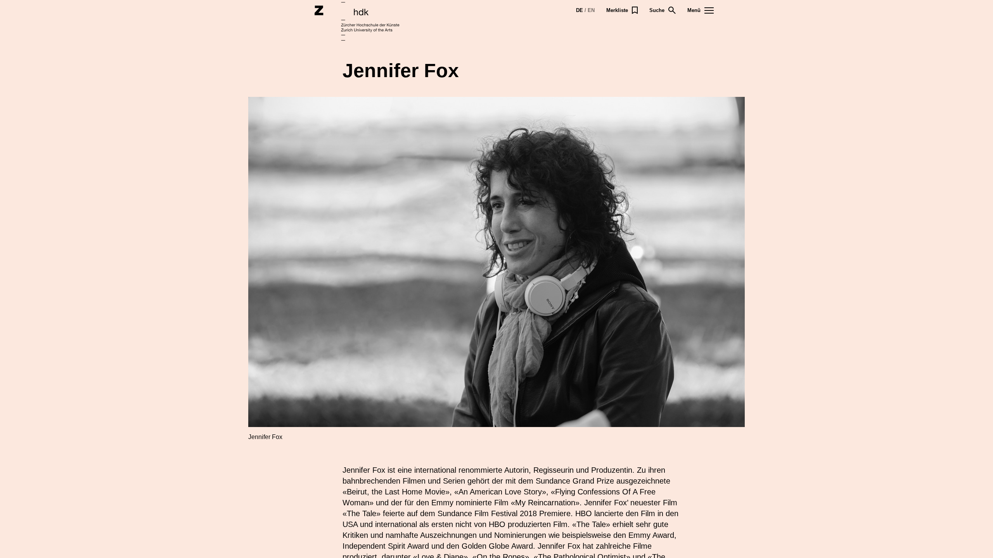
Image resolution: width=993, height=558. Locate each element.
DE (579, 10)
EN (591, 10)
